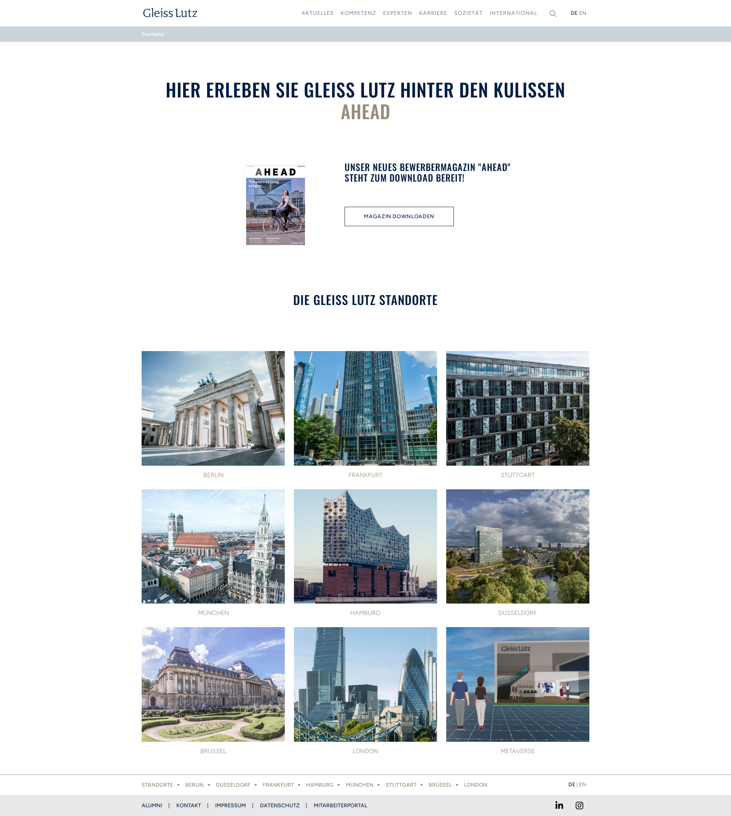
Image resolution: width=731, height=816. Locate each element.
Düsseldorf (233, 785)
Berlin (194, 785)
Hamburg (320, 785)
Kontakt (188, 805)
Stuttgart (401, 785)
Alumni (152, 805)
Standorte (157, 785)
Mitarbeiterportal (340, 805)
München (359, 785)
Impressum (230, 805)
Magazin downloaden (399, 216)
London (475, 785)
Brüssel (440, 785)
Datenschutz (280, 805)
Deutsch (574, 13)
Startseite (153, 34)
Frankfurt (278, 785)
